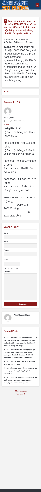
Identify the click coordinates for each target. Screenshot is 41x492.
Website (6, 250)
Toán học (9, 42)
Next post (20, 394)
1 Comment (19, 42)
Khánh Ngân (10, 39)
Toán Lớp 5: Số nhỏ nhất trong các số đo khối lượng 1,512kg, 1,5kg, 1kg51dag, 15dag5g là (20, 370)
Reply (7, 124)
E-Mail (6, 241)
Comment (7, 271)
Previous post (21, 391)
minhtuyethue (9, 118)
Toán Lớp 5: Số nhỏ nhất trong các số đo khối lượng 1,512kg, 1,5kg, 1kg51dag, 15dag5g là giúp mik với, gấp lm (20, 380)
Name (6, 233)
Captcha (7, 260)
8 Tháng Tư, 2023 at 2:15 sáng (15, 121)
